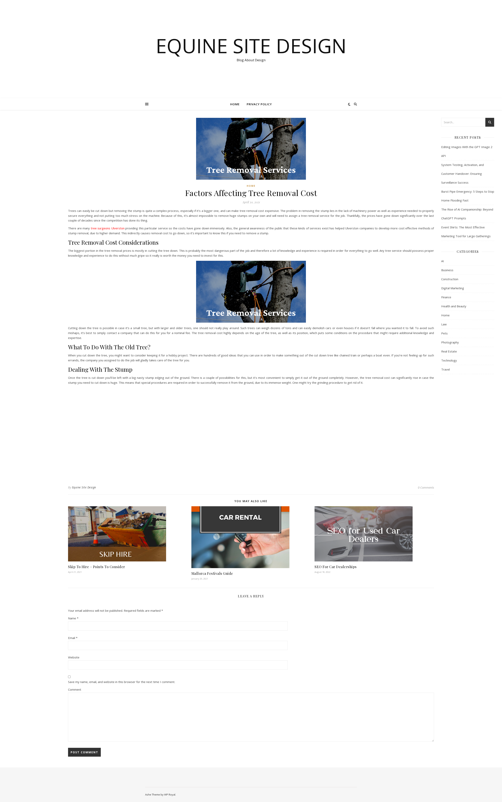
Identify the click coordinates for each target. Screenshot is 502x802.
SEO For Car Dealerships (336, 566)
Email (72, 638)
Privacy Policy (259, 104)
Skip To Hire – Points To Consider (96, 566)
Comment (74, 689)
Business (447, 270)
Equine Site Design (251, 45)
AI (442, 261)
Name (73, 618)
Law (444, 324)
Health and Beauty (453, 306)
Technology (449, 360)
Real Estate (449, 351)
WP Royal (169, 794)
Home (235, 104)
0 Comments (426, 487)
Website (73, 657)
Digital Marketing (452, 288)
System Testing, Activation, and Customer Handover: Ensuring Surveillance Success (462, 173)
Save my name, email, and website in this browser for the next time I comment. (121, 682)
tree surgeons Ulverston (108, 228)
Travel (445, 369)
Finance (446, 297)
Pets (444, 333)
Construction (449, 279)
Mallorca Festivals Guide (212, 573)
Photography (450, 342)
